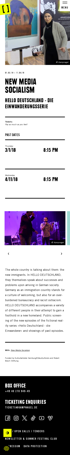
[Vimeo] (50, 417)
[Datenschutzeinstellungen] (6, 448)
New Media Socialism (20, 350)
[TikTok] (33, 417)
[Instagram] (16, 417)
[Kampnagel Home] (5, 7)
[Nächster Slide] (61, 254)
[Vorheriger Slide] (8, 254)
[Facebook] (7, 417)
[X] (24, 417)
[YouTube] (41, 417)
